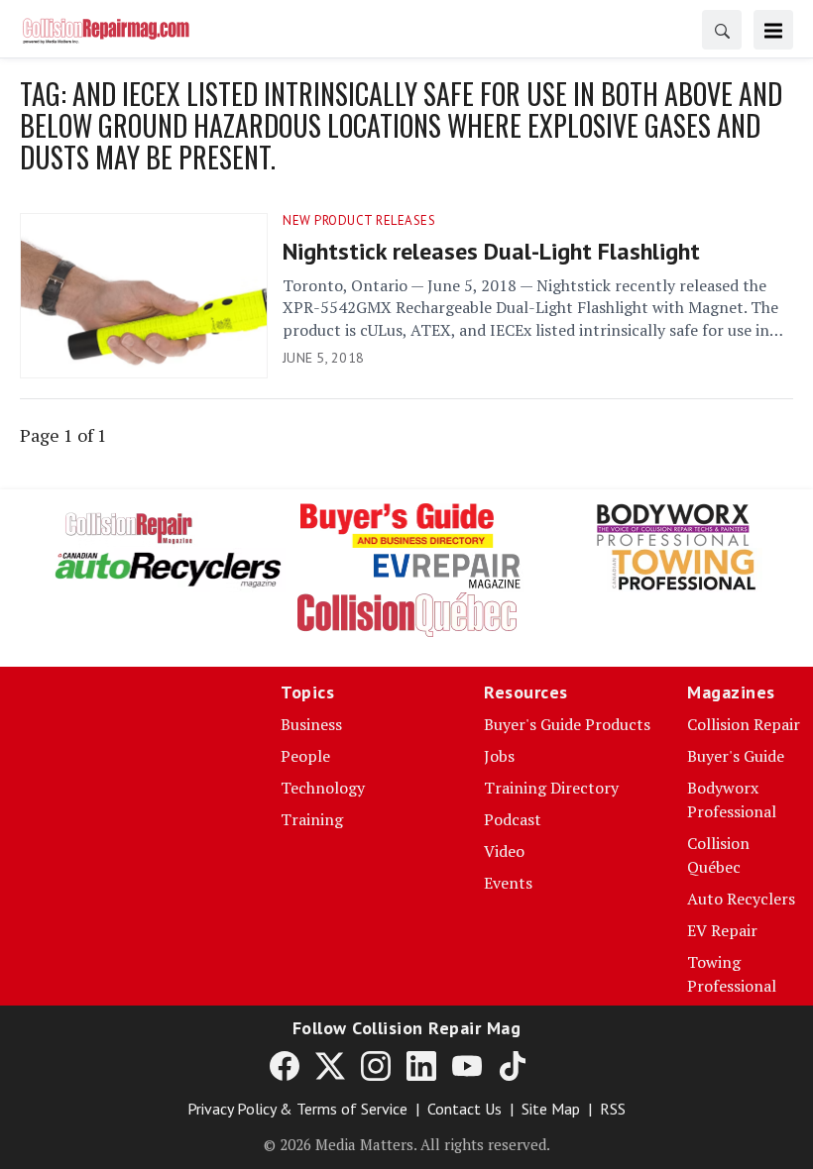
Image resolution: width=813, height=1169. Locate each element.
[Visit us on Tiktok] (512, 1065)
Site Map (551, 1108)
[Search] (722, 30)
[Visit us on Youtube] (467, 1065)
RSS (613, 1108)
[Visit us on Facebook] (284, 1065)
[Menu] (773, 30)
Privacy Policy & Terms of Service (297, 1108)
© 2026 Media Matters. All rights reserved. (407, 1144)
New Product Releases (359, 220)
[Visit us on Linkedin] (421, 1065)
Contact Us (464, 1108)
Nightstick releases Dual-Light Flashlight (491, 251)
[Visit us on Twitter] (330, 1065)
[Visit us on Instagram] (376, 1065)
